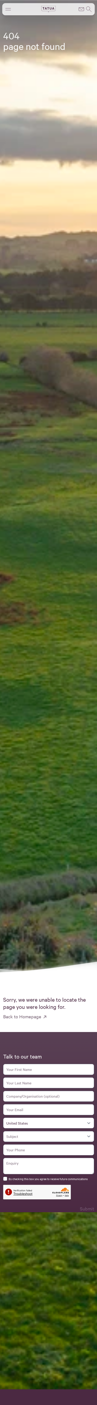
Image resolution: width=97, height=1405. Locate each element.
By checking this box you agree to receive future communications (48, 1179)
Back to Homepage (22, 1016)
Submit (87, 1208)
